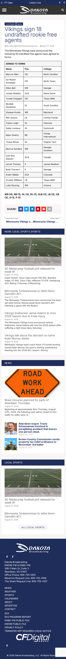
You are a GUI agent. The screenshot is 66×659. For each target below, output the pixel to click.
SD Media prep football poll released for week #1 (30, 270)
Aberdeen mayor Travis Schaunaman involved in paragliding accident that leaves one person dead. (38, 427)
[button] (4, 10)
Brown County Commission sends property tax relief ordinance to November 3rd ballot (39, 442)
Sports (19, 24)
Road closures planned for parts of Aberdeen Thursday (27, 401)
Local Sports (10, 24)
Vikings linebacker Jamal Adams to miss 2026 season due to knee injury (30, 314)
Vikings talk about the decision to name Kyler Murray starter (30, 337)
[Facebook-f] (60, 3)
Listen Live (35, 2)
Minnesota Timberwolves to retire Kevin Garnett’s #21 (30, 292)
